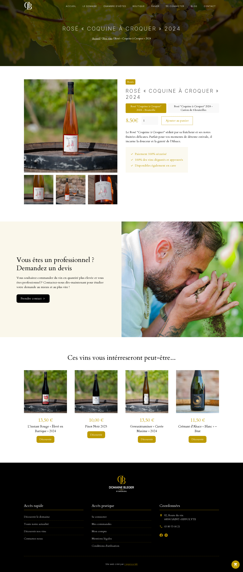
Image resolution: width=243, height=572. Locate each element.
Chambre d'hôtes (114, 6)
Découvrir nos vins (35, 531)
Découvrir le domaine (37, 517)
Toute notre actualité (36, 524)
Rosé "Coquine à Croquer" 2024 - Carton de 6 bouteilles (193, 108)
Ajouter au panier (177, 121)
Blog (194, 6)
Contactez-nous (33, 538)
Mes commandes (101, 524)
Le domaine (90, 6)
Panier (155, 6)
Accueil (71, 6)
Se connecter (175, 6)
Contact (210, 6)
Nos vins (107, 38)
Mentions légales (102, 538)
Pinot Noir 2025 (96, 426)
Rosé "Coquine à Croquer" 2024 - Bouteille (146, 108)
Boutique (139, 6)
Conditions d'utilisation (105, 546)
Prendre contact (33, 298)
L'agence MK (131, 564)
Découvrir (45, 439)
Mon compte (99, 531)
